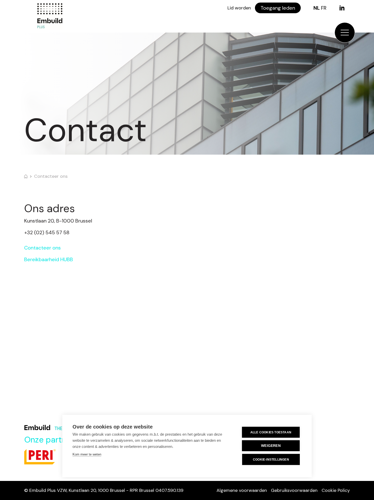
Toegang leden (278, 8)
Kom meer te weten (87, 454)
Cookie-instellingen (271, 459)
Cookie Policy (336, 490)
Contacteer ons (51, 176)
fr (323, 8)
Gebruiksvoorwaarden (294, 490)
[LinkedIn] (342, 7)
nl (316, 8)
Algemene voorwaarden (242, 490)
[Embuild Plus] (49, 16)
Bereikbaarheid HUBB (48, 259)
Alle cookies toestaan (270, 432)
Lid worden (239, 8)
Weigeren (271, 446)
